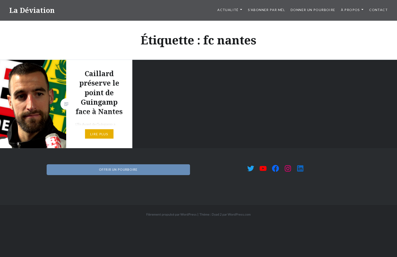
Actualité (228, 10)
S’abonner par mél (266, 10)
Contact (378, 10)
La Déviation (32, 10)
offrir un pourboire (118, 169)
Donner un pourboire (313, 10)
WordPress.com (239, 214)
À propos (350, 10)
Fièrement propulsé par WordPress (171, 214)
